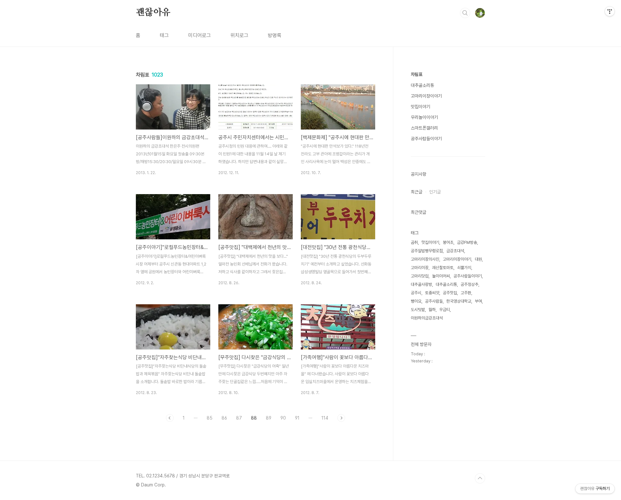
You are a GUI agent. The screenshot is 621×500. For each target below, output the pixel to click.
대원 (478, 259)
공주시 (416, 292)
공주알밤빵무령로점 (427, 250)
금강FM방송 (467, 242)
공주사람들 (434, 301)
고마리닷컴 (420, 276)
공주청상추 (469, 284)
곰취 (414, 242)
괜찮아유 (153, 12)
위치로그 (239, 35)
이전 (170, 418)
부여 (478, 301)
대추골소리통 (422, 85)
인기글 (435, 191)
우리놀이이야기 (424, 117)
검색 (465, 13)
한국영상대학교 (458, 301)
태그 (164, 35)
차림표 (416, 74)
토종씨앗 (432, 292)
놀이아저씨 (441, 276)
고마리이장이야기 (426, 96)
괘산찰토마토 (442, 267)
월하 (432, 309)
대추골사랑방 (421, 284)
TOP (480, 478)
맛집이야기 (420, 106)
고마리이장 (420, 267)
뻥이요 (416, 301)
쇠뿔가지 (464, 267)
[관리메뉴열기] (610, 11)
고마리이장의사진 (425, 259)
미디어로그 (199, 35)
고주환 (466, 292)
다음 (341, 418)
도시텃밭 (418, 309)
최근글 (416, 191)
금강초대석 (455, 250)
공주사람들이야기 (426, 138)
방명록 (274, 35)
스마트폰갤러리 (424, 127)
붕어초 (448, 242)
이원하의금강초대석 (427, 318)
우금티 (444, 309)
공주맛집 (450, 292)
